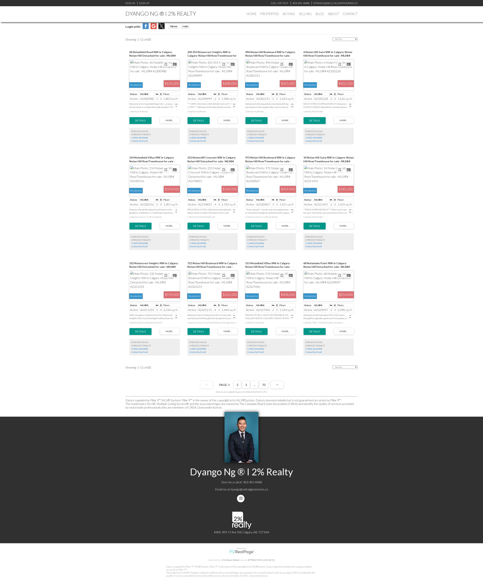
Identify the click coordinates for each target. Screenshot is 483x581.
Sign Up (144, 3)
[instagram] (241, 498)
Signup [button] (173, 26)
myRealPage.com (241, 552)
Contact (350, 14)
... (254, 384)
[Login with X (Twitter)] (161, 28)
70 (263, 384)
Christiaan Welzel (230, 560)
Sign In (130, 3)
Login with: (133, 26)
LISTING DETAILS (140, 120)
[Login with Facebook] (146, 28)
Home (251, 14)
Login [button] (185, 26)
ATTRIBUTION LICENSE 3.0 (261, 560)
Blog (319, 14)
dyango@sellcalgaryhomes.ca (249, 489)
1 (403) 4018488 (139, 137)
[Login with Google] (154, 28)
